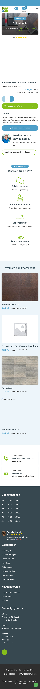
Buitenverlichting (8, 571)
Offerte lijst (24, 11)
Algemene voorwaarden (11, 592)
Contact (5, 601)
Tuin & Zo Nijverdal (22, 670)
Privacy (12, 681)
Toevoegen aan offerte (13, 106)
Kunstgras (6, 563)
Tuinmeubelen (7, 567)
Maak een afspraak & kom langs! (18, 152)
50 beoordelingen (21, 683)
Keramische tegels (9, 555)
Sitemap (5, 681)
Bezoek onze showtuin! (21, 128)
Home (7, 28)
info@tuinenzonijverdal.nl (23, 476)
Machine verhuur (8, 579)
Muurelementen (8, 559)
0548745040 (17, 461)
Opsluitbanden (7, 575)
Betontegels (14, 28)
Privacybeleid (7, 597)
